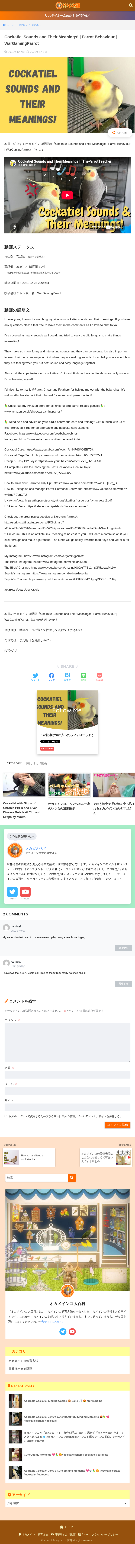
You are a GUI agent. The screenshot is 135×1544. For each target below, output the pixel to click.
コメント (12, 1020)
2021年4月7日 (18, 931)
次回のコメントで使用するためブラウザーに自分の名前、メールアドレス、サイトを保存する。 (65, 1116)
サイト (9, 1100)
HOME (69, 1527)
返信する (123, 948)
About (84, 1534)
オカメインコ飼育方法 (23, 1361)
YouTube (25, 899)
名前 (9, 1068)
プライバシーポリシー (105, 1534)
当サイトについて (52, 1321)
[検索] (72, 1178)
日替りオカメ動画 (35, 763)
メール (11, 1084)
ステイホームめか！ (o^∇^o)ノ (68, 15)
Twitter (12, 899)
